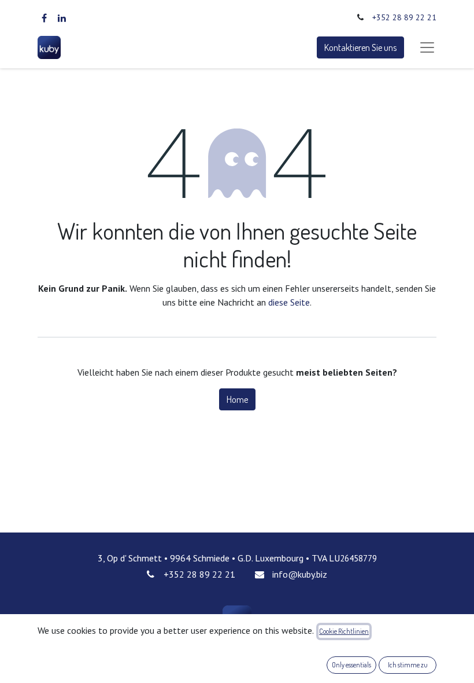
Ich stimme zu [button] (408, 664)
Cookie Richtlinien (344, 631)
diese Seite (289, 302)
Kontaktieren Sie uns (360, 47)
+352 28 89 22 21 (404, 17)
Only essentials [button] (351, 664)
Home (237, 399)
